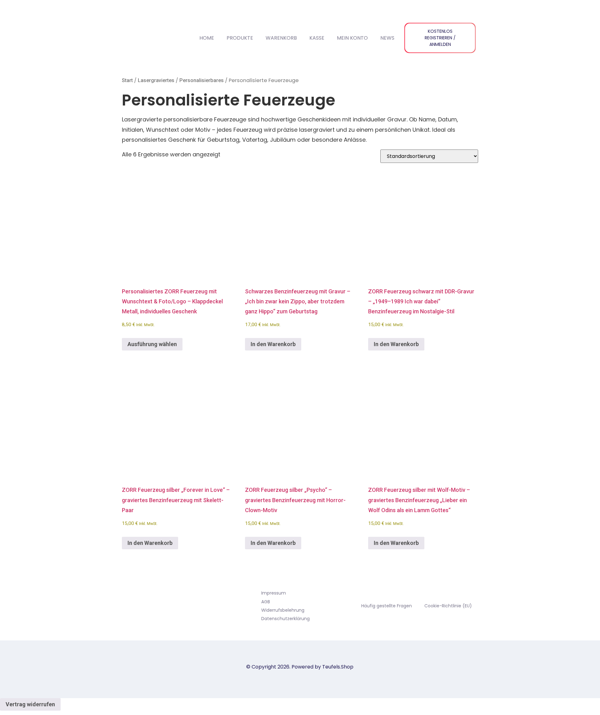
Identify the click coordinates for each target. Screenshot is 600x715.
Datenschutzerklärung (285, 618)
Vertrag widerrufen (30, 704)
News (387, 38)
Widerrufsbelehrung (282, 610)
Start (127, 80)
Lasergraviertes (156, 80)
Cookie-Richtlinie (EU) (448, 606)
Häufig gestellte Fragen (386, 606)
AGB (265, 602)
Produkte (240, 38)
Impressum (273, 593)
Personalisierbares (201, 80)
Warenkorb (281, 38)
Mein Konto (352, 38)
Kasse (316, 38)
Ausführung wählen (152, 344)
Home (206, 38)
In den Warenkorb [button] (273, 344)
